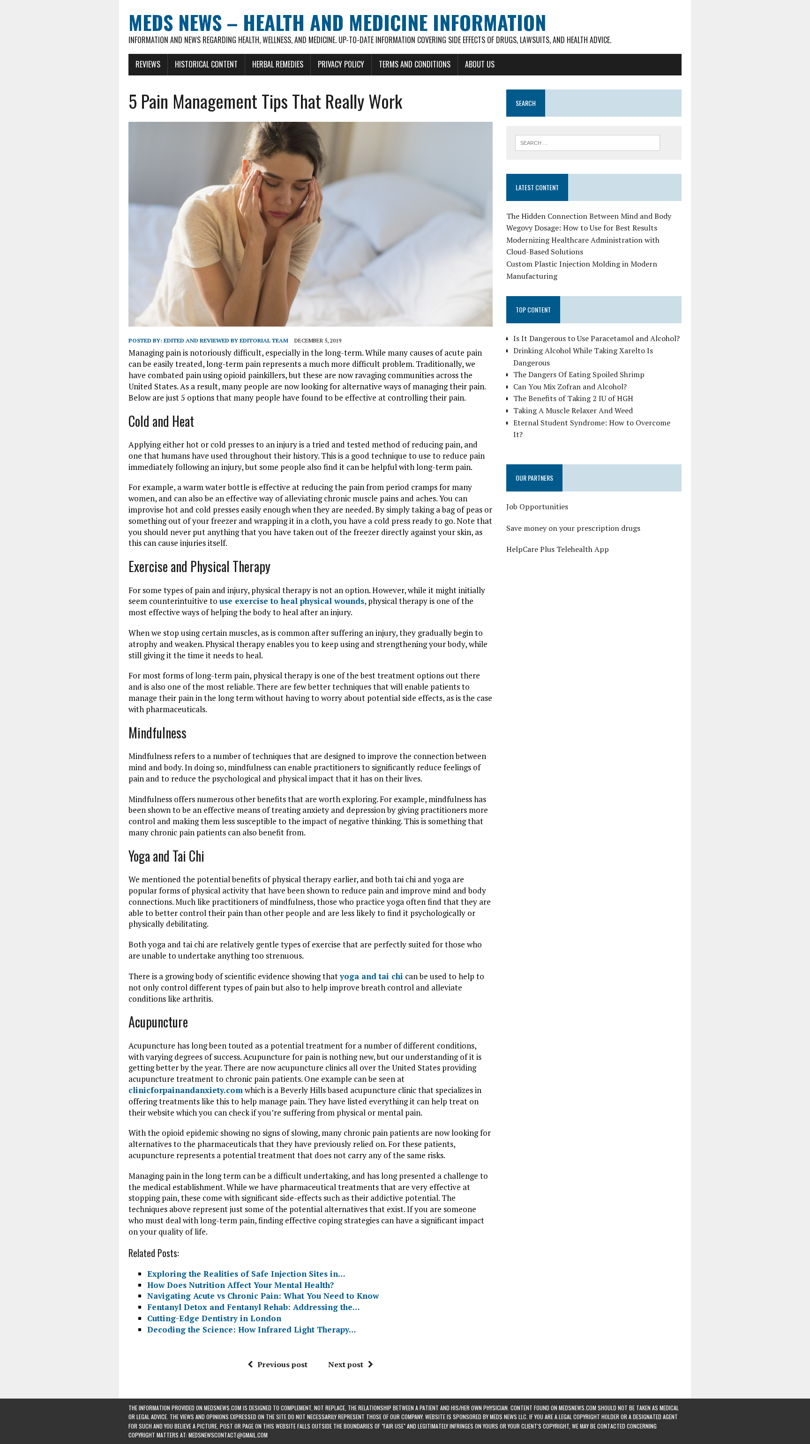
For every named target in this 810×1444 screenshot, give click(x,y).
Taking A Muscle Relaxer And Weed (573, 410)
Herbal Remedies (277, 64)
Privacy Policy (341, 64)
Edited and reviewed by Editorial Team (226, 340)
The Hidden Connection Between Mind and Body (588, 216)
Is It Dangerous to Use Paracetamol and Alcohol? (596, 338)
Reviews (147, 64)
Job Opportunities (537, 506)
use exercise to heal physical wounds (291, 600)
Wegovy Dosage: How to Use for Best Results (581, 228)
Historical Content (206, 64)
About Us (480, 64)
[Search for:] (587, 142)
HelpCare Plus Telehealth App (557, 549)
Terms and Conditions (414, 64)
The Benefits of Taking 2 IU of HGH (573, 398)
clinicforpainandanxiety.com (185, 1090)
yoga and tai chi (371, 976)
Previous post (282, 1364)
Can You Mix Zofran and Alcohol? (570, 386)
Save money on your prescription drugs (573, 528)
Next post (345, 1364)
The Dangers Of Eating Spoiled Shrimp (579, 374)
